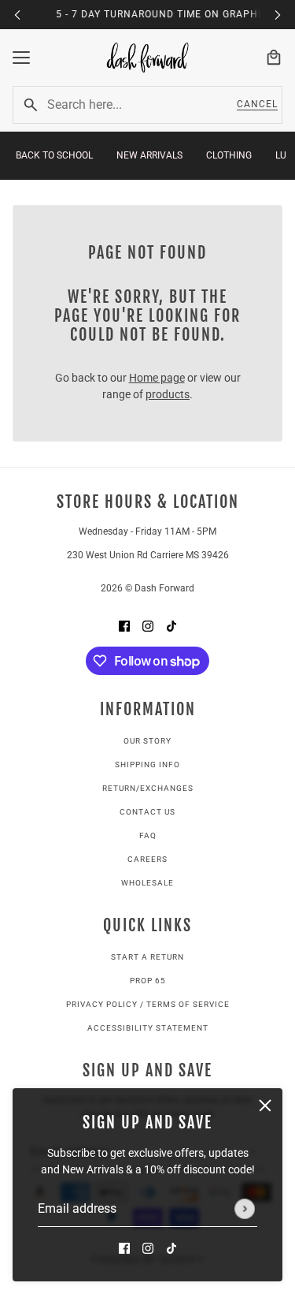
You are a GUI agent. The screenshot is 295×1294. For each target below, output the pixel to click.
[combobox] (133, 104)
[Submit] (244, 1209)
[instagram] (148, 1247)
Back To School (54, 155)
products (168, 394)
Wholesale (147, 882)
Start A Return (147, 957)
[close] (265, 1105)
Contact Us (147, 811)
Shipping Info (147, 764)
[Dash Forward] (148, 57)
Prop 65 (148, 980)
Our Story (147, 740)
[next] (278, 14)
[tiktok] (171, 1247)
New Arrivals (149, 155)
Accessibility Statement (147, 1028)
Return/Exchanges (148, 788)
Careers (147, 859)
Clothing (229, 155)
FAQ (148, 835)
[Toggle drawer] (21, 57)
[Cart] (273, 57)
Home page (157, 377)
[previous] (17, 14)
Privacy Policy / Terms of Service (148, 1004)
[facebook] (124, 1247)
